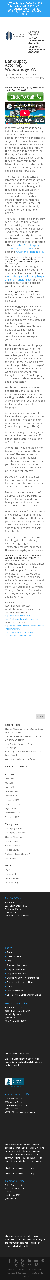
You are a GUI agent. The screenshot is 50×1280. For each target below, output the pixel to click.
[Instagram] (22, 1265)
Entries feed (10, 874)
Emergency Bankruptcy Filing (20, 982)
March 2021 (10, 783)
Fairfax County (11, 841)
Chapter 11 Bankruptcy (17, 965)
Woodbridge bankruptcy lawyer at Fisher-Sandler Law (25, 278)
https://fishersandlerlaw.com (17, 615)
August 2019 (10, 808)
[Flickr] (29, 1265)
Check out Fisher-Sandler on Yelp (20, 1168)
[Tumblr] (16, 1265)
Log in (8, 869)
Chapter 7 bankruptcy (26, 245)
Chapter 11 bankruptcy (30, 251)
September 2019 (12, 804)
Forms (10, 986)
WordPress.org (11, 882)
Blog (9, 960)
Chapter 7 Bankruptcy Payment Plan (23, 977)
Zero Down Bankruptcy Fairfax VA (20, 759)
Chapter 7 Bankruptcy (34, 77)
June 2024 (9, 778)
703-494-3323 (19, 89)
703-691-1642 (31, 6)
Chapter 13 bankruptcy (19, 248)
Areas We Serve (14, 956)
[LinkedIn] (29, 1261)
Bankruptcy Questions (15, 832)
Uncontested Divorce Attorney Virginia (24, 994)
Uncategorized (11, 858)
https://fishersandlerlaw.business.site (21, 619)
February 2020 (11, 791)
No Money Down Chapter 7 (17, 854)
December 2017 (12, 817)
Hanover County (12, 845)
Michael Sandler (15, 74)
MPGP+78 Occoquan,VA (16, 1020)
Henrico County (12, 849)
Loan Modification (15, 990)
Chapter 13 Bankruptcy (17, 969)
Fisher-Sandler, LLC (13, 902)
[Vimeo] (36, 1265)
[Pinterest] (42, 1261)
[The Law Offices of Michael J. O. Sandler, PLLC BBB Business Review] (14, 1087)
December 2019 (12, 800)
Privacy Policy (11, 1053)
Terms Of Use (24, 1053)
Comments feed (12, 878)
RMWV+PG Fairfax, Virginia (17, 915)
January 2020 (11, 795)
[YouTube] (36, 1261)
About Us (11, 952)
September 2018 (12, 812)
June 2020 (9, 787)
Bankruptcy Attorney (14, 77)
